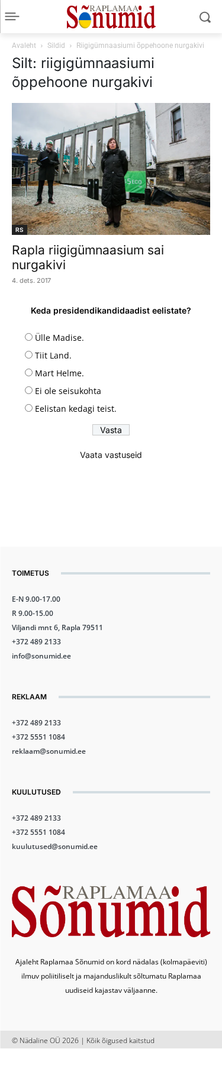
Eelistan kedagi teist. (76, 408)
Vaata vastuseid (111, 455)
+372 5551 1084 (38, 737)
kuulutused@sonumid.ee (55, 846)
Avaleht (24, 45)
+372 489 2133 (36, 642)
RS (19, 229)
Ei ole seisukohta (68, 390)
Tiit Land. (53, 355)
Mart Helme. (59, 373)
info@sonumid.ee (41, 656)
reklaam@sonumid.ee (49, 751)
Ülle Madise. (59, 337)
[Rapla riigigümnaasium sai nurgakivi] (111, 169)
